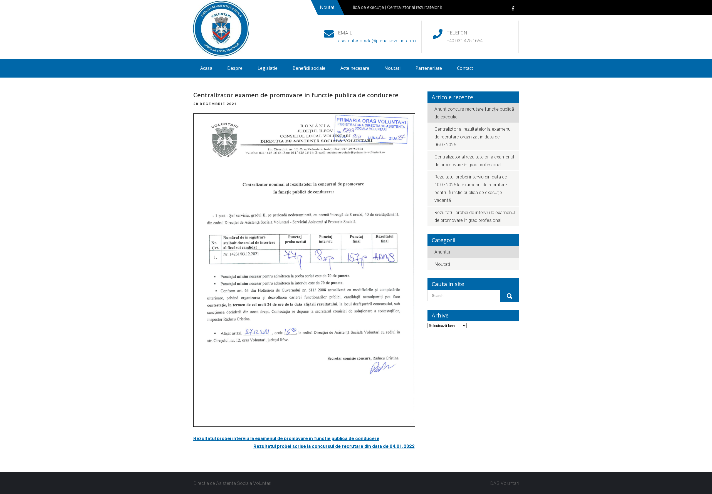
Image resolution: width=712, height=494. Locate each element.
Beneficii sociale (309, 68)
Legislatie (268, 68)
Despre (235, 68)
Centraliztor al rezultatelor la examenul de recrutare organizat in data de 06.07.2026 (472, 136)
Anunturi (442, 252)
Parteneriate (429, 68)
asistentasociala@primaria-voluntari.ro (377, 40)
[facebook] (512, 8)
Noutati (392, 68)
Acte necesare (354, 68)
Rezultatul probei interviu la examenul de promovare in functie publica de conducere (286, 438)
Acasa (206, 68)
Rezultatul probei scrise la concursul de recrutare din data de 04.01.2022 (334, 446)
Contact (465, 68)
